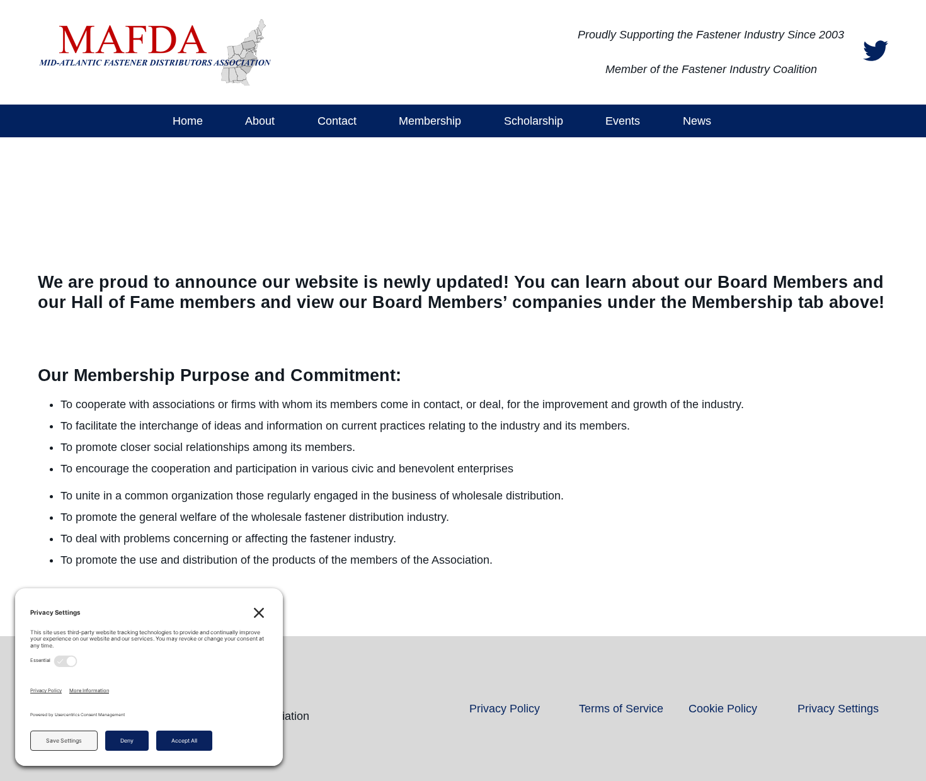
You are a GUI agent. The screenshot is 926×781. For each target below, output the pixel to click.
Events (622, 121)
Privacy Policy (504, 708)
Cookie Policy (723, 708)
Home (188, 121)
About (260, 121)
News (697, 121)
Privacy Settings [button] (838, 708)
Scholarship (533, 121)
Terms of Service (621, 708)
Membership (430, 121)
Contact (337, 121)
